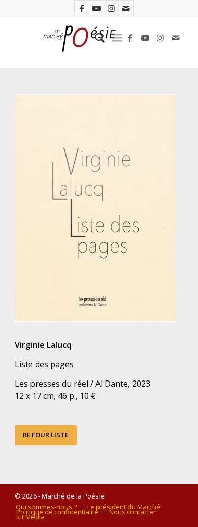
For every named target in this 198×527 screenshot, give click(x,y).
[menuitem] (95, 37)
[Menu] (117, 37)
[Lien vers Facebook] (82, 8)
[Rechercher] (95, 37)
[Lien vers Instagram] (111, 8)
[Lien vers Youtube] (96, 8)
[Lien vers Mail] (126, 8)
